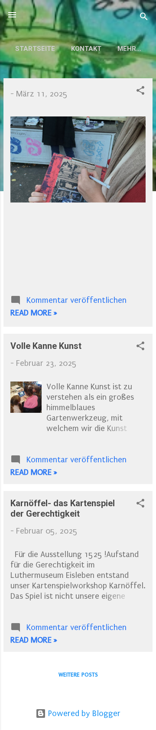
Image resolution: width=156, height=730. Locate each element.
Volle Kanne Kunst (45, 346)
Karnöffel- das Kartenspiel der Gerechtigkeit (62, 508)
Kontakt (86, 49)
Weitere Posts (78, 674)
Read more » (33, 313)
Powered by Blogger (83, 713)
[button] (140, 91)
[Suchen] (144, 17)
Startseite (35, 49)
